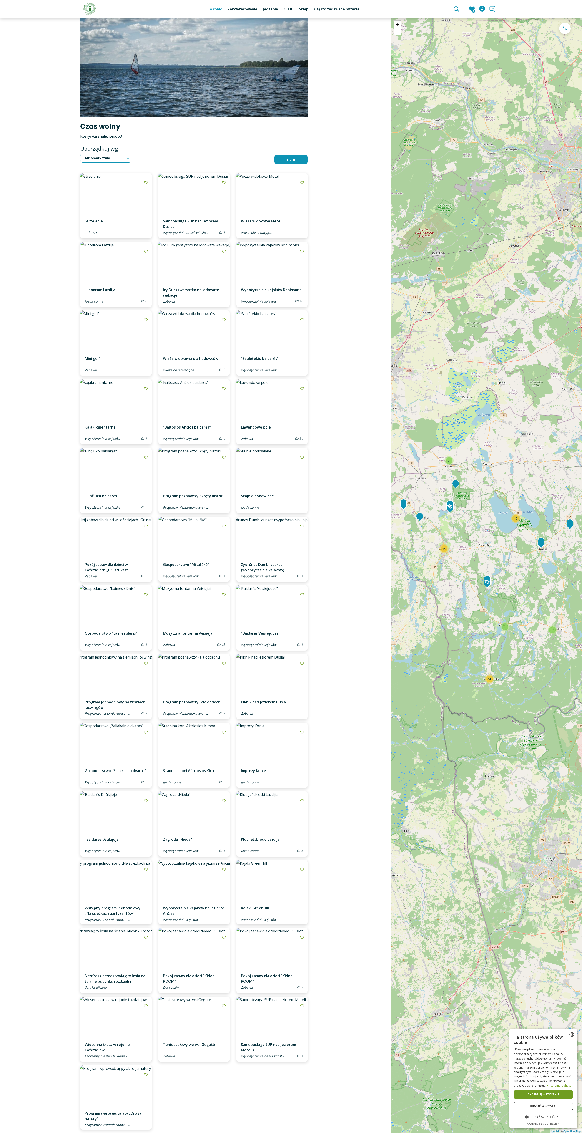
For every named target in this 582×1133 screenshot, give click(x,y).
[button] (543, 1117)
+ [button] (397, 24)
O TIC (288, 9)
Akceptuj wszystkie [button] (543, 1094)
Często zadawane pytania (336, 9)
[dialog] (543, 1078)
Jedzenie (270, 9)
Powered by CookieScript (543, 1123)
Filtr (291, 160)
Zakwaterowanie (242, 9)
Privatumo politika (559, 1086)
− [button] (397, 31)
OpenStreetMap (572, 1131)
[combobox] (571, 1034)
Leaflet (555, 1131)
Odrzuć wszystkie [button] (543, 1106)
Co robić (215, 9)
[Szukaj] (457, 9)
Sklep (304, 9)
